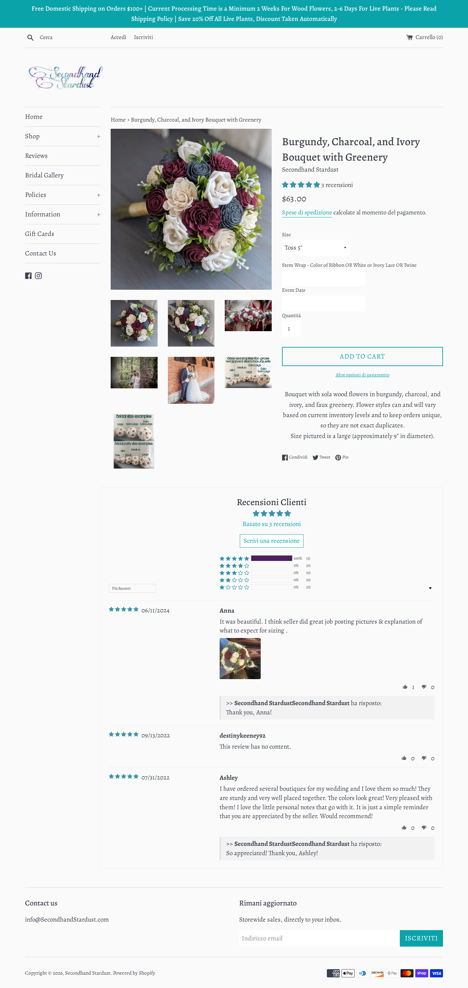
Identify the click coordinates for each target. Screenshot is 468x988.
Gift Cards (39, 233)
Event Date (294, 290)
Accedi (118, 37)
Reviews (36, 155)
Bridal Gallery (44, 175)
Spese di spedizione (307, 212)
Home (33, 116)
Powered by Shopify (134, 973)
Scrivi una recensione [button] (272, 540)
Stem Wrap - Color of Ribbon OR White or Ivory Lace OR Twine (349, 265)
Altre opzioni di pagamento (363, 375)
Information (62, 214)
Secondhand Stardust (87, 973)
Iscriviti (143, 37)
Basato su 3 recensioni (272, 524)
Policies (62, 194)
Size (286, 234)
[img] (123, 609)
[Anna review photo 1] (240, 658)
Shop (62, 136)
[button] (301, 184)
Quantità (291, 315)
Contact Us (40, 253)
